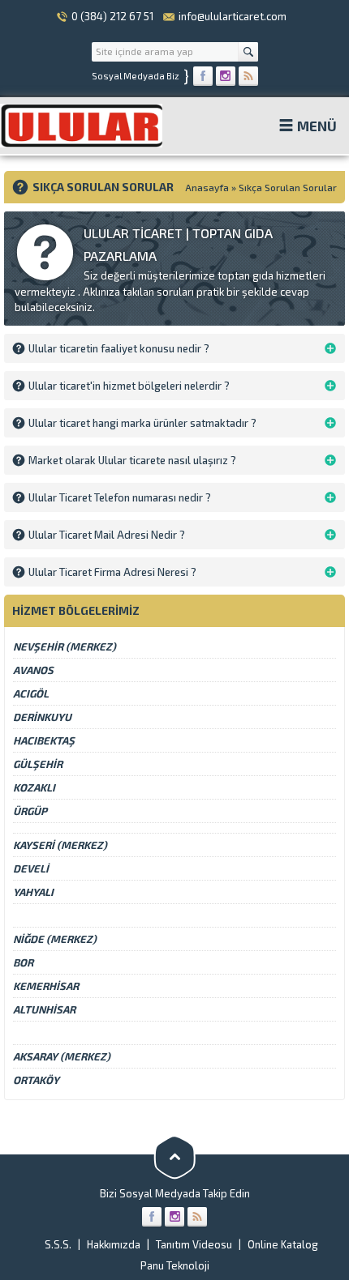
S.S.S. (58, 1244)
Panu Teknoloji (174, 1265)
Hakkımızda (113, 1244)
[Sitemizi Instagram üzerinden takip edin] (225, 76)
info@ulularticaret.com (233, 16)
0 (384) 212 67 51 (112, 16)
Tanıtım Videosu (194, 1244)
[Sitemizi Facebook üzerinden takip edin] (203, 76)
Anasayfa (207, 187)
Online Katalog (283, 1244)
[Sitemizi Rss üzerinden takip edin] (248, 76)
